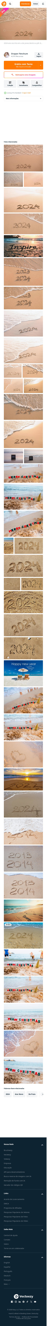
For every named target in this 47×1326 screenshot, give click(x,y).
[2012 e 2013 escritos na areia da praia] (23, 948)
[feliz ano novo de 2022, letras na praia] (23, 869)
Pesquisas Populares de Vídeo (16, 1313)
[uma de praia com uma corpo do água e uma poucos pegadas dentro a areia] (23, 1000)
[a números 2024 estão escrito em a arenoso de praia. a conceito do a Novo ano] (8, 605)
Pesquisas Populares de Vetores (17, 1304)
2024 (8, 1183)
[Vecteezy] (3, 3)
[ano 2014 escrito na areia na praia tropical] (23, 921)
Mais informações (12, 97)
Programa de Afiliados (13, 1300)
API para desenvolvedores (14, 1261)
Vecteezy (7, 1244)
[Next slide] (37, 1184)
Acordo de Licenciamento (14, 1291)
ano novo (19, 1183)
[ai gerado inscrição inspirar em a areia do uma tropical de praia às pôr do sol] (23, 260)
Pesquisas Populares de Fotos (16, 1309)
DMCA (6, 1296)
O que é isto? (26, 93)
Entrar (35, 4)
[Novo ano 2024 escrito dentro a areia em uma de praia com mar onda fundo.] (23, 894)
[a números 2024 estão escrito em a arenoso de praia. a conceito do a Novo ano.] (12, 660)
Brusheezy (8, 1239)
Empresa (7, 1252)
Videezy (7, 1248)
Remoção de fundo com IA (14, 1273)
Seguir (39, 56)
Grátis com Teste (23, 65)
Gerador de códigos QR (13, 1277)
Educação (8, 1257)
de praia (32, 1183)
